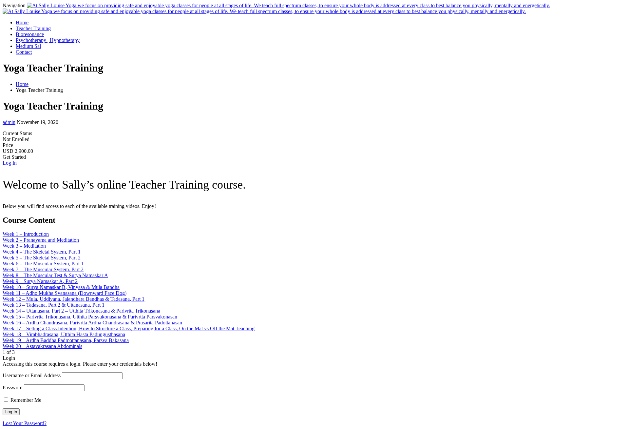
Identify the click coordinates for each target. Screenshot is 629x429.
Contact (24, 52)
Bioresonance (30, 34)
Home (22, 22)
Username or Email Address (32, 375)
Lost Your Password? (25, 423)
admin (9, 122)
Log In (10, 163)
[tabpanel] (314, 193)
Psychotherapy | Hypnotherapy (48, 40)
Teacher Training (33, 28)
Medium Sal (28, 46)
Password (13, 387)
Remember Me (25, 400)
